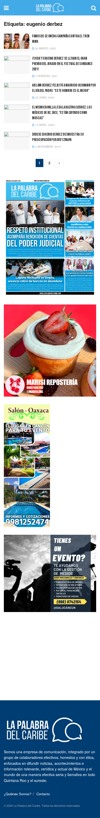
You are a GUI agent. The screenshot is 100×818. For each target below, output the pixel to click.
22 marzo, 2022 (45, 48)
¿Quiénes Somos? (17, 793)
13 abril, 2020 (44, 125)
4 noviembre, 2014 (47, 146)
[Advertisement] (50, 652)
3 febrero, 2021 (46, 76)
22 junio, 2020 (44, 97)
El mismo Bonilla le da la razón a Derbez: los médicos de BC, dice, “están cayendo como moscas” (62, 113)
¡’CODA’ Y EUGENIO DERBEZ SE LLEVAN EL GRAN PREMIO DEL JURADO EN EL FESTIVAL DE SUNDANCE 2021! (62, 64)
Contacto (43, 793)
